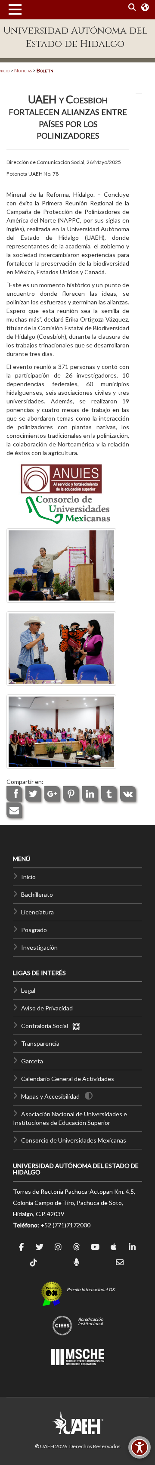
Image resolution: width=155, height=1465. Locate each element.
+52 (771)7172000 (65, 1225)
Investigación (39, 947)
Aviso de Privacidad (47, 1008)
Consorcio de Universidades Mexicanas (73, 1140)
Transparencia (40, 1043)
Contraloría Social (46, 1025)
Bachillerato (37, 894)
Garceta (32, 1061)
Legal (28, 990)
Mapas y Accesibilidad (50, 1096)
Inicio (28, 876)
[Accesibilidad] (139, 1447)
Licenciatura (37, 912)
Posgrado (34, 929)
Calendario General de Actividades (67, 1078)
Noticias (23, 70)
